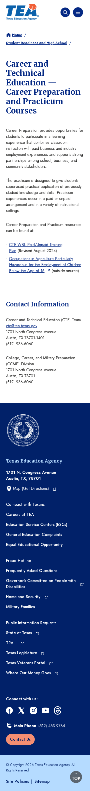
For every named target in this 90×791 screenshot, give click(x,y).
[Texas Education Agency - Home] (22, 12)
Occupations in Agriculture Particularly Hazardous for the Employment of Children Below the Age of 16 (45, 265)
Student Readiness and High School (36, 42)
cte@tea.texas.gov (21, 326)
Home (17, 34)
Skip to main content (18, 4)
